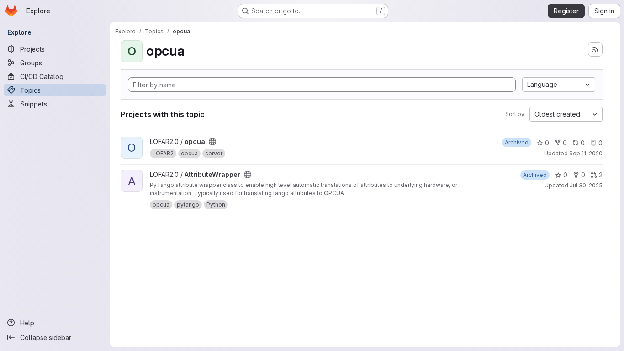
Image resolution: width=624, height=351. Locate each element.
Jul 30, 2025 (586, 185)
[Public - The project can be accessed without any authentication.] (212, 141)
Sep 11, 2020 (586, 153)
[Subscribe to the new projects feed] (595, 49)
